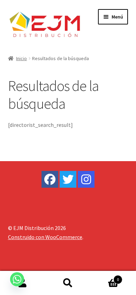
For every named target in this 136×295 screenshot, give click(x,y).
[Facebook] (49, 179)
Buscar (68, 283)
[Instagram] (86, 179)
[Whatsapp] (17, 279)
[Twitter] (68, 179)
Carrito (105, 277)
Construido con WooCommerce (45, 236)
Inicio (21, 58)
